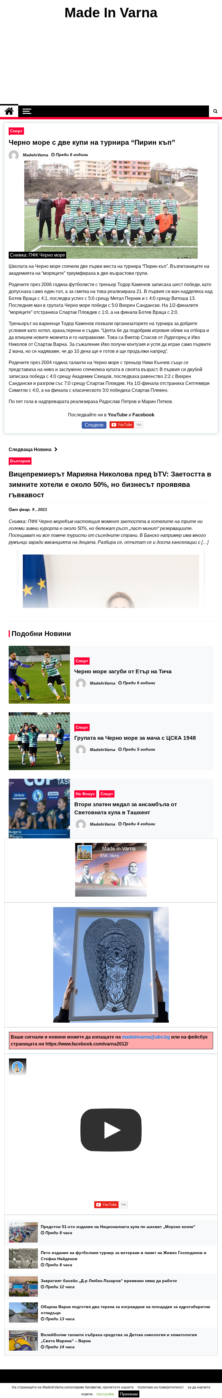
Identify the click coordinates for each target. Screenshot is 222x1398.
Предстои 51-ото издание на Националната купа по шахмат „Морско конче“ (118, 1226)
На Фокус (85, 793)
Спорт (16, 131)
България (20, 461)
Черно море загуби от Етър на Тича (123, 671)
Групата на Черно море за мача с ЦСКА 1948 (135, 738)
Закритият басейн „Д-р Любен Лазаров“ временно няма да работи (109, 1280)
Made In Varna (111, 12)
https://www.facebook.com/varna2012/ (86, 1043)
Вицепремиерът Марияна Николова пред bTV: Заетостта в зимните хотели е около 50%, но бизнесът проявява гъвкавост (110, 484)
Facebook (143, 414)
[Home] (9, 111)
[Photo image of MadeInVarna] (17, 1067)
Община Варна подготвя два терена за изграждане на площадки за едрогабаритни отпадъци (125, 1309)
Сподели (94, 424)
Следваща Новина (30, 449)
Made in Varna (119, 849)
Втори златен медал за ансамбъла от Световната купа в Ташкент (125, 808)
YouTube (117, 414)
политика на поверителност (161, 1387)
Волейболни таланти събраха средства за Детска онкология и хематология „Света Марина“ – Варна (119, 1337)
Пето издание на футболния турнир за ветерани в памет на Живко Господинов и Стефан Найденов (123, 1255)
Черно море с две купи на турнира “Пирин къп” (92, 142)
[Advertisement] (111, 63)
